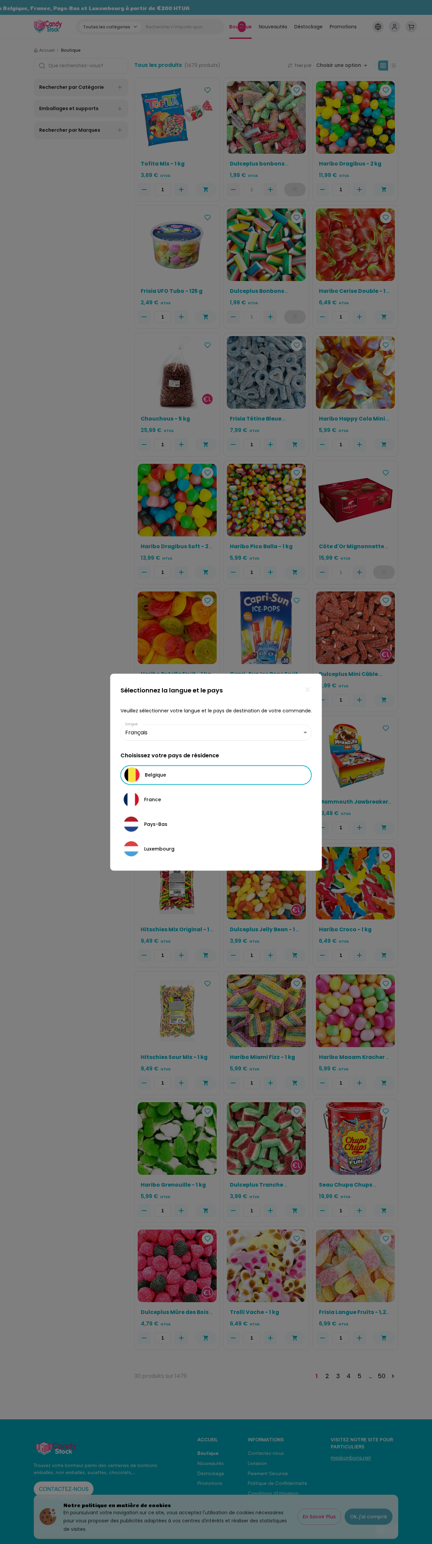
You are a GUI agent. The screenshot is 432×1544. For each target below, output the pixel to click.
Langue (131, 723)
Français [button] (136, 732)
